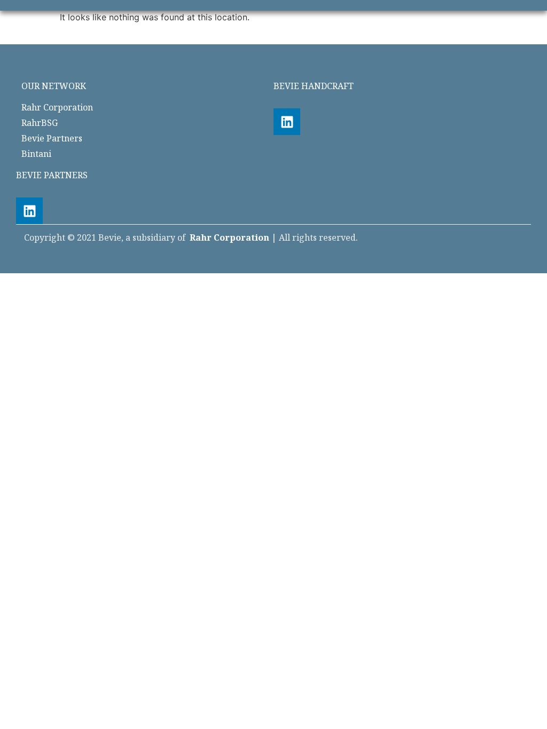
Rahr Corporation (229, 237)
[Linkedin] (287, 121)
